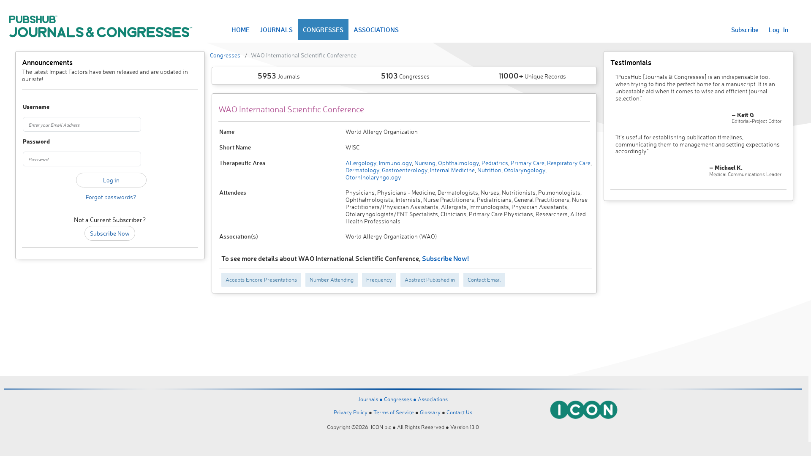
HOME (240, 29)
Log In (778, 29)
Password (36, 141)
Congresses (225, 55)
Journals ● (371, 399)
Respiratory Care (568, 162)
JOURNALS (276, 29)
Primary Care (526, 162)
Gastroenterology (404, 170)
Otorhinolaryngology (373, 177)
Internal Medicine (452, 170)
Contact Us (459, 412)
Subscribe (745, 29)
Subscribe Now (110, 233)
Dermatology (362, 170)
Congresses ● (401, 399)
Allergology (361, 162)
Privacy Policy (350, 412)
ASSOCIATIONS (376, 29)
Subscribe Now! (445, 258)
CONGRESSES (323, 29)
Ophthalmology (458, 162)
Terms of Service (393, 412)
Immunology (395, 162)
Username (36, 107)
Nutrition (488, 170)
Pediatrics (494, 162)
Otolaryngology (524, 170)
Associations (433, 399)
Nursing (424, 162)
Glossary (430, 412)
